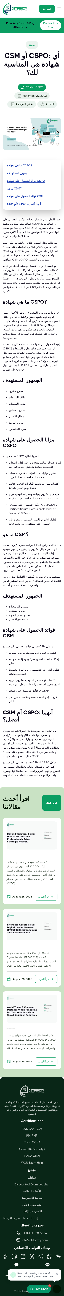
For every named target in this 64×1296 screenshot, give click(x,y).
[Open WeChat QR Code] (58, 1256)
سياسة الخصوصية (32, 1197)
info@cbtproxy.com (35, 1240)
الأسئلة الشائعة (32, 1191)
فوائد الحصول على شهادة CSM (25, 196)
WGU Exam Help (32, 1162)
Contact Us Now (50, 25)
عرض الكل (51, 802)
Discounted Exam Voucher (32, 1184)
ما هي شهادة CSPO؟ (19, 165)
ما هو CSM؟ (14, 188)
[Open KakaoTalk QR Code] (16, 1264)
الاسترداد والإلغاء (32, 1211)
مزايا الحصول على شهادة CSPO (26, 180)
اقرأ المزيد (43, 896)
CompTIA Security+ (32, 1149)
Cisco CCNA (32, 1142)
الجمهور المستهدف (18, 173)
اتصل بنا (47, 8)
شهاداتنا (32, 1177)
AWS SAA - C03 (32, 1128)
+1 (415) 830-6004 (34, 1233)
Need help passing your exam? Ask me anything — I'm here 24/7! (35, 1275)
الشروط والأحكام (32, 1204)
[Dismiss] (57, 1274)
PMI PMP (32, 1135)
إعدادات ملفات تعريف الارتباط (20, 1218)
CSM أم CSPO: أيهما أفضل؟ (24, 204)
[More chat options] (57, 1289)
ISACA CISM (32, 1155)
